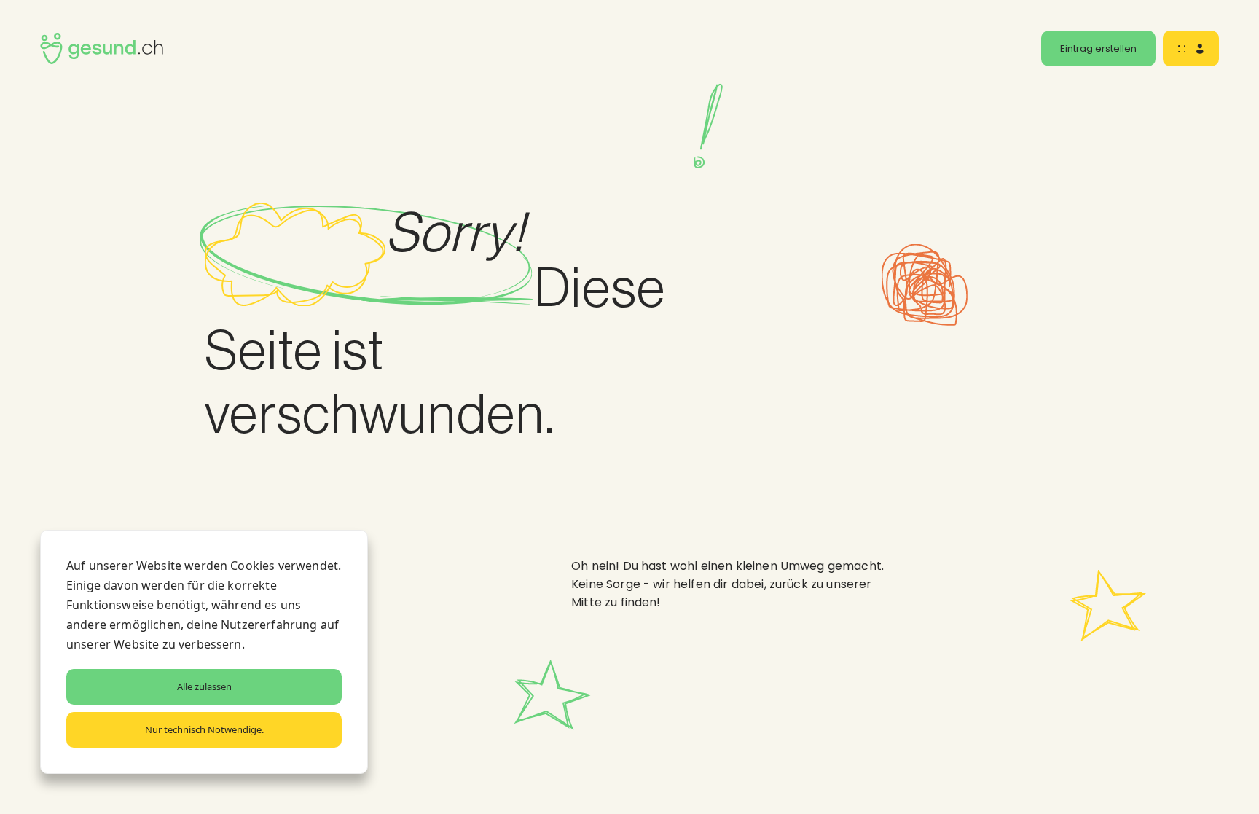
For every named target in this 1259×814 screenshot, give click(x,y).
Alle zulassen (204, 686)
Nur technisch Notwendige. (204, 729)
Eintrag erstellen (1098, 48)
